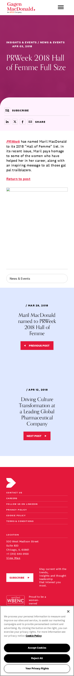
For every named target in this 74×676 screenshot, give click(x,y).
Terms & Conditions (20, 521)
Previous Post (39, 345)
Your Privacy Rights (37, 668)
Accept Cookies (37, 647)
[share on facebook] (22, 122)
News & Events (20, 278)
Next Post (34, 436)
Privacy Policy (16, 510)
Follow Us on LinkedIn (22, 504)
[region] (37, 641)
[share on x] (15, 122)
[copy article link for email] (30, 122)
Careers (11, 498)
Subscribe (16, 577)
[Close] (68, 611)
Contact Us (14, 493)
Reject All (37, 658)
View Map (13, 558)
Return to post (18, 179)
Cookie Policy (16, 515)
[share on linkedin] (7, 122)
